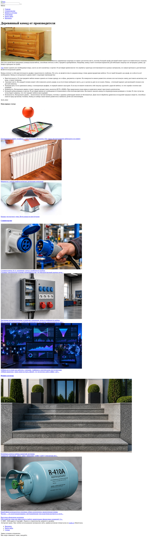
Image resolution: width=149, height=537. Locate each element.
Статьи (7, 530)
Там (2, 68)
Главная (7, 9)
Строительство (10, 11)
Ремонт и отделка (11, 13)
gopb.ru (71, 523)
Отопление (9, 14)
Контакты (8, 18)
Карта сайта (9, 16)
